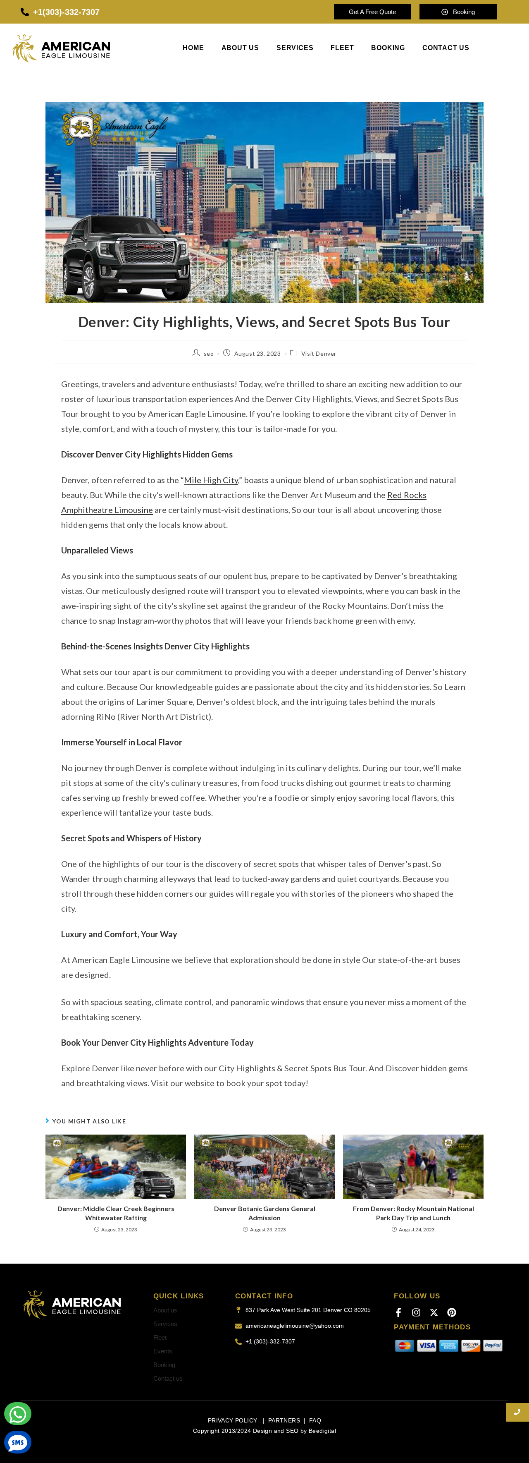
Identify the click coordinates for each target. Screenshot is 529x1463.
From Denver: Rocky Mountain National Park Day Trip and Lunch (413, 1212)
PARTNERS (284, 1420)
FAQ (315, 1420)
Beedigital (322, 1430)
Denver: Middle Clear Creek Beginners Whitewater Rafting (115, 1212)
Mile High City (211, 480)
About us (240, 48)
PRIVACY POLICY (233, 1420)
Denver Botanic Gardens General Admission (264, 1212)
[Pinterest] (451, 1312)
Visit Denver (318, 353)
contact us (445, 48)
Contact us (168, 1378)
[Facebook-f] (398, 1312)
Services (294, 48)
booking (388, 48)
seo (209, 353)
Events (162, 1351)
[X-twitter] (433, 1312)
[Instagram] (416, 1312)
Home (193, 48)
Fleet (342, 48)
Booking (164, 1364)
